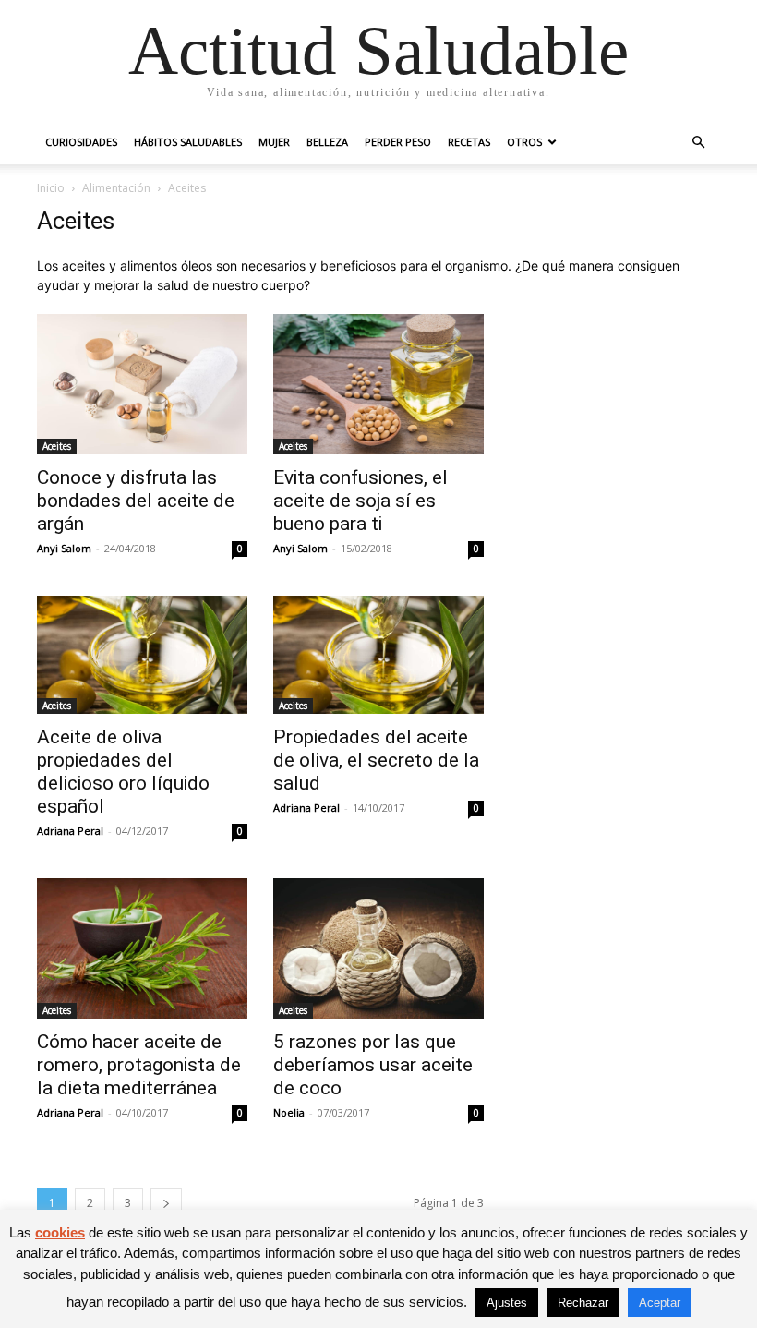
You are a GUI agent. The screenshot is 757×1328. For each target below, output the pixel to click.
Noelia (289, 1112)
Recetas (469, 142)
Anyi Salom (64, 548)
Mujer (274, 142)
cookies (60, 1232)
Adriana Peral (70, 831)
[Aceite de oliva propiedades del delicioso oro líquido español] (142, 655)
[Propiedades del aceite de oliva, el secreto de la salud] (378, 655)
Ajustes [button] (507, 1303)
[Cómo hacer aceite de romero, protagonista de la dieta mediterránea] (142, 948)
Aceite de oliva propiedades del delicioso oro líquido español (123, 771)
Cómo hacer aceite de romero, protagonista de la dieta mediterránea (139, 1065)
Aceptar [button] (659, 1303)
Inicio (51, 188)
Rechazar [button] (583, 1303)
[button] (698, 142)
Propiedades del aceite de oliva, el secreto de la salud (376, 760)
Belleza (327, 142)
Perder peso (398, 142)
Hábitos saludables (188, 142)
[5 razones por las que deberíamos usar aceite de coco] (378, 948)
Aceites (56, 446)
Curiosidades (81, 142)
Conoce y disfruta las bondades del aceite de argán (135, 500)
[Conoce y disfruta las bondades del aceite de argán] (142, 384)
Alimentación (116, 188)
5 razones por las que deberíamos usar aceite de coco (373, 1065)
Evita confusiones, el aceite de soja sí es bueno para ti (360, 500)
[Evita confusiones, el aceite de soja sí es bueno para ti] (378, 384)
